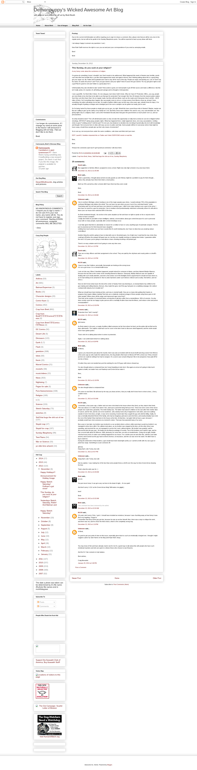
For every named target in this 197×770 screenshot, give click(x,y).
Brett (79, 175)
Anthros (39, 279)
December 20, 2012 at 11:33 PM (88, 380)
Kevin (38, 360)
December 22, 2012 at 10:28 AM (88, 472)
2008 (41, 570)
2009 (41, 566)
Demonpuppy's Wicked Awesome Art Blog (78, 9)
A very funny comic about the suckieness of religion (88, 71)
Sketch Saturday (43, 408)
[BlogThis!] (112, 153)
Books (38, 292)
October (44, 521)
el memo (81, 309)
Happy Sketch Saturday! (46, 512)
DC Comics (40, 329)
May (43, 540)
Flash (38, 347)
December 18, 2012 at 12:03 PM (88, 305)
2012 (41, 466)
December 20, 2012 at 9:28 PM (88, 341)
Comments (44, 606)
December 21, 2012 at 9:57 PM (88, 451)
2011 (41, 559)
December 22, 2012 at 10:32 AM (88, 498)
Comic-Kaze (41, 301)
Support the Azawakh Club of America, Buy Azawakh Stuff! (48, 661)
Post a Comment (80, 567)
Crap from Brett (82, 156)
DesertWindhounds (44, 182)
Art (37, 283)
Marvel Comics (42, 364)
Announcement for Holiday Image (48, 477)
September (46, 525)
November (45, 518)
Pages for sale (42, 386)
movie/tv (39, 369)
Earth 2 (39, 342)
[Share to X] (114, 153)
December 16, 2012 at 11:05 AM (88, 170)
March (44, 547)
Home (38, 25)
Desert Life (40, 334)
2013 (41, 462)
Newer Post (76, 578)
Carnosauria (44, 148)
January (44, 554)
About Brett (49, 25)
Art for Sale (87, 25)
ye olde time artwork (44, 446)
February (45, 551)
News (90, 156)
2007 (41, 573)
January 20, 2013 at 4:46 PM (87, 563)
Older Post (157, 578)
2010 (41, 562)
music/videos (41, 373)
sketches (39, 413)
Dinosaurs (40, 338)
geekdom (40, 351)
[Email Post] (105, 153)
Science (39, 404)
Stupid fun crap (42, 428)
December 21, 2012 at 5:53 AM (88, 398)
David (80, 165)
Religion (39, 395)
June (43, 536)
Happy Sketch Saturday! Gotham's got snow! (47, 485)
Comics (39, 305)
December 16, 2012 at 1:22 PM (88, 246)
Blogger (109, 765)
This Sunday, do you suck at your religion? (48, 494)
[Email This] (109, 153)
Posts (41, 602)
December (45, 469)
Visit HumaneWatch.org (50, 737)
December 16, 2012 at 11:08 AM (88, 195)
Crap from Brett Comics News (49, 316)
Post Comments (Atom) (121, 584)
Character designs (43, 296)
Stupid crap (40, 424)
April (43, 543)
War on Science (42, 442)
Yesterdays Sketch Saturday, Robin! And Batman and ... (48, 503)
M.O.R (80, 262)
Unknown (81, 199)
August (44, 529)
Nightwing (40, 382)
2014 (41, 458)
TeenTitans (40, 437)
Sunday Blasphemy (120, 156)
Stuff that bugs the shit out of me (102, 156)
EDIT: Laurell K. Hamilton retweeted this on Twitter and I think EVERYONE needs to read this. (102, 135)
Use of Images (63, 25)
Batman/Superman (44, 287)
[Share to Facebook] (117, 153)
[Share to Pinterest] (119, 153)
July (43, 532)
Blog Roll (75, 25)
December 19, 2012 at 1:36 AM (88, 315)
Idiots (38, 356)
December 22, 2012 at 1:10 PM (88, 524)
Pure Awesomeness (44, 391)
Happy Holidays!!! (47, 472)
